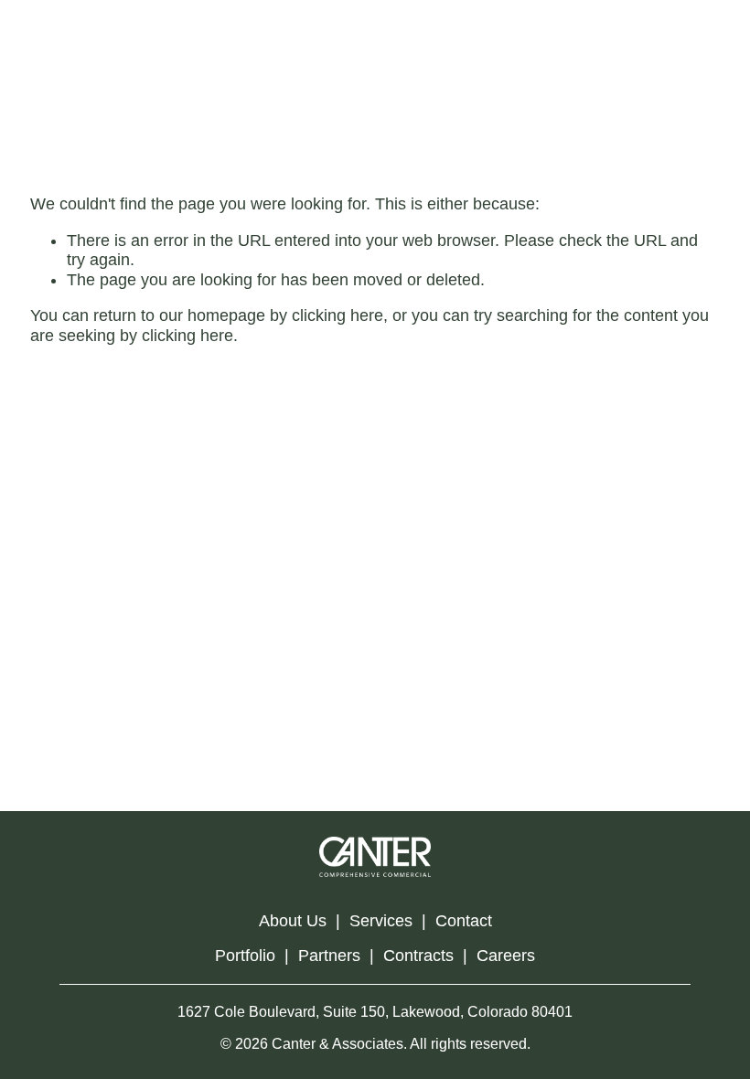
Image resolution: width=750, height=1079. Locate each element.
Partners (329, 955)
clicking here (337, 315)
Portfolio (245, 955)
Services (380, 921)
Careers (506, 955)
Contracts (418, 955)
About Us (293, 921)
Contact (463, 921)
